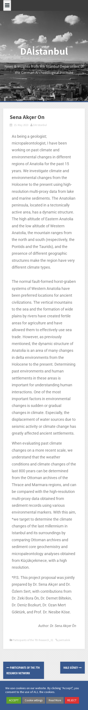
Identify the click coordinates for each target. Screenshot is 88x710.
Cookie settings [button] (34, 700)
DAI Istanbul (40, 125)
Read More (55, 700)
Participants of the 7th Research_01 (33, 640)
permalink (64, 640)
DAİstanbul (44, 51)
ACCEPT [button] (14, 700)
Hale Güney (71, 668)
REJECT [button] (71, 700)
